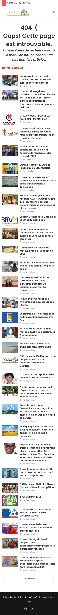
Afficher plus (29, 578)
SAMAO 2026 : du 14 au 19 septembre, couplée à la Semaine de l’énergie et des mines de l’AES (35, 151)
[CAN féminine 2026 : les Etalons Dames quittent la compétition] (10, 488)
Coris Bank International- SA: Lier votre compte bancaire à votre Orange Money (36, 472)
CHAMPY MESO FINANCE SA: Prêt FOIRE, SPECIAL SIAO (31, 3)
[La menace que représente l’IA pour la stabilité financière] (10, 378)
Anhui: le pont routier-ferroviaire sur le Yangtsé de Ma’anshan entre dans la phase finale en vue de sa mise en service (37, 412)
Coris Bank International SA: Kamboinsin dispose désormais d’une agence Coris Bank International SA (37, 562)
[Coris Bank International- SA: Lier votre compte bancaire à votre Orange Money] (10, 473)
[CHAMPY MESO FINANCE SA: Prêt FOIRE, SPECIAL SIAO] (10, 119)
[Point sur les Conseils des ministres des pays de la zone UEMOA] (10, 302)
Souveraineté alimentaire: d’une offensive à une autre (35, 345)
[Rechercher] (54, 13)
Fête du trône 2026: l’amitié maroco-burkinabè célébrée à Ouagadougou (37, 332)
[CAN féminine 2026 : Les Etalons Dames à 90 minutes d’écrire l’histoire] (10, 528)
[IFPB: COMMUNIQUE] (10, 500)
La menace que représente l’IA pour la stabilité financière (37, 376)
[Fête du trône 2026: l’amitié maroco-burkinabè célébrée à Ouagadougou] (10, 332)
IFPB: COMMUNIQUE (30, 496)
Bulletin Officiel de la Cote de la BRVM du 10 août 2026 (38, 218)
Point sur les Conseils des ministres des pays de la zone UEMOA (37, 302)
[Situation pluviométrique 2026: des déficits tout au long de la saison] (10, 266)
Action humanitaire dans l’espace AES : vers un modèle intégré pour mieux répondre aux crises (36, 234)
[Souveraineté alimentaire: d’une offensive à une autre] (10, 347)
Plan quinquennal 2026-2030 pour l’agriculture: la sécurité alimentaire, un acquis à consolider (36, 431)
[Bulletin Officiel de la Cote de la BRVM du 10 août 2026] (10, 220)
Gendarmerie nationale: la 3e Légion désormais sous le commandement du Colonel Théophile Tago (36, 391)
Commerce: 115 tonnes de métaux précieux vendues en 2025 (36, 251)
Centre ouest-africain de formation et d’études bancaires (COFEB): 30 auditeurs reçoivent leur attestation (34, 284)
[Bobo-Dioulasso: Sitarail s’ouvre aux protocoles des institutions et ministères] (10, 80)
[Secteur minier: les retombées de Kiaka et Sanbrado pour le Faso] (10, 317)
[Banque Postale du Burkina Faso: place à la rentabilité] (10, 168)
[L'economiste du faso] (18, 12)
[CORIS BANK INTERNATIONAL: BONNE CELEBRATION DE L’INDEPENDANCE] (10, 513)
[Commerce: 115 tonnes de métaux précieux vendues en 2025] (10, 249)
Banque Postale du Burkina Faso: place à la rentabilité (35, 166)
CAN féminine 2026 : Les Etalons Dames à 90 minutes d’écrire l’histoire (36, 527)
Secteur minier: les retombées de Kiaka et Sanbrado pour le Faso (37, 317)
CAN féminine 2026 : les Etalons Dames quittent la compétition (37, 486)
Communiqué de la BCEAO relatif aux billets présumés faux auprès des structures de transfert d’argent (37, 133)
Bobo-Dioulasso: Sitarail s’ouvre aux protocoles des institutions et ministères (35, 79)
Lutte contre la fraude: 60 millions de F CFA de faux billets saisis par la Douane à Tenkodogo (38, 182)
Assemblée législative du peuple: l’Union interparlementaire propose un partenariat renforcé (37, 544)
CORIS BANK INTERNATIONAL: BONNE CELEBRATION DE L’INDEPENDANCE (36, 512)
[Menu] (3, 13)
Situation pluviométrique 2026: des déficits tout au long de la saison (37, 266)
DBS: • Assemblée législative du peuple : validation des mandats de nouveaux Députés (38, 361)
